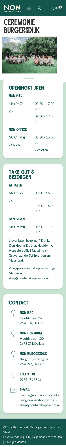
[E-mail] (13, 390)
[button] (29, 8)
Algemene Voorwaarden (47, 437)
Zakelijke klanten (15, 442)
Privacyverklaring (13, 437)
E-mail (25, 389)
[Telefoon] (13, 374)
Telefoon (27, 374)
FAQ (28, 437)
